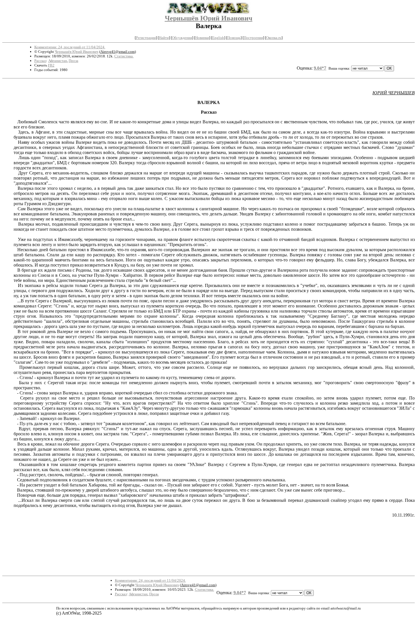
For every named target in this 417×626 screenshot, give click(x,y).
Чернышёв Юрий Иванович (208, 18)
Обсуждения (182, 38)
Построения (253, 38)
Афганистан (57, 61)
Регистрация (146, 38)
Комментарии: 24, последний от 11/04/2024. (69, 47)
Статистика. (124, 56)
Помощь (234, 38)
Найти (164, 38)
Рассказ (40, 61)
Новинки (202, 38)
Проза (73, 61)
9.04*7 (320, 68)
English (218, 38)
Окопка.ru (273, 38)
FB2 (51, 65)
